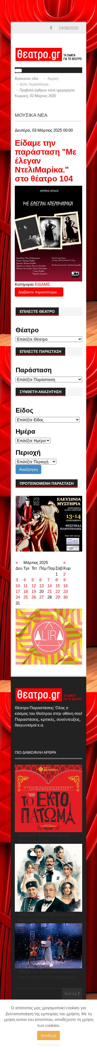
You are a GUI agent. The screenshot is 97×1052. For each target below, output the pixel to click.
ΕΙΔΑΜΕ (42, 284)
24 (18, 597)
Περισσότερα (49, 1045)
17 (18, 591)
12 (34, 585)
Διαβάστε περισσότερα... (39, 292)
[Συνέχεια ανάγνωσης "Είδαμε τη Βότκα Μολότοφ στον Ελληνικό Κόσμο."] (48, 878)
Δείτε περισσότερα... (36, 84)
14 (49, 585)
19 (34, 591)
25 (25, 597)
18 (25, 591)
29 (58, 597)
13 (41, 585)
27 (41, 597)
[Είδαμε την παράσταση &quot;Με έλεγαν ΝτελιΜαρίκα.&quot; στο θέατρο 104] (48, 233)
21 (49, 591)
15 (58, 585)
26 (34, 597)
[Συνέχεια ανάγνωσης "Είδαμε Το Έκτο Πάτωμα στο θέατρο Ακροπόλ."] (48, 798)
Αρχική (52, 79)
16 (65, 585)
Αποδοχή (48, 1035)
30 (65, 597)
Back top (71, 994)
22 (58, 591)
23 (65, 591)
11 (25, 585)
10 (18, 585)
